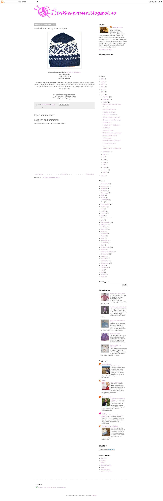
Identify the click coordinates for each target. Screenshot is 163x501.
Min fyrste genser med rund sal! (112, 133)
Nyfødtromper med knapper (118, 307)
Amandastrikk (105, 184)
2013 (103, 89)
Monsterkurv (106, 107)
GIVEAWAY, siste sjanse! (110, 115)
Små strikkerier (105, 247)
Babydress (104, 188)
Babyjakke (104, 190)
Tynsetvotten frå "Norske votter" (112, 148)
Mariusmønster (47, 107)
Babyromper (104, 193)
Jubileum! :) (106, 146)
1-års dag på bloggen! (109, 112)
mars (104, 167)
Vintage (103, 274)
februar (105, 170)
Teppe (103, 265)
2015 (103, 84)
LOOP (103, 380)
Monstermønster (107, 397)
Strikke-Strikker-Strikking (110, 426)
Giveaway (104, 206)
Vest (102, 272)
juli (104, 157)
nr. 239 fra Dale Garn (74, 72)
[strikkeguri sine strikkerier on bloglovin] (107, 450)
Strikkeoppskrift (105, 469)
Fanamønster (105, 200)
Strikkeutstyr (104, 261)
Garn (102, 202)
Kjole (102, 215)
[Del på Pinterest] (68, 104)
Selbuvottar (104, 243)
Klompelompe (105, 218)
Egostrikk (113, 428)
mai (104, 162)
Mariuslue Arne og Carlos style (112, 120)
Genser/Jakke (105, 204)
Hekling (103, 211)
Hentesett (104, 213)
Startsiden (65, 174)
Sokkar (103, 249)
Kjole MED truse (115, 333)
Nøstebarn (104, 227)
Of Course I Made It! (108, 130)
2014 (103, 87)
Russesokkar (105, 240)
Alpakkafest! (106, 128)
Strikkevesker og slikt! (109, 143)
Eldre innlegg (90, 174)
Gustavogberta (106, 364)
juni (104, 159)
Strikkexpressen (117, 27)
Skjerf (102, 245)
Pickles (103, 236)
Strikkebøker (104, 254)
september (106, 151)
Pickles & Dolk (107, 122)
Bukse (103, 197)
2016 (103, 81)
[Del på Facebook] (66, 104)
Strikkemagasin (107, 138)
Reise (102, 238)
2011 (103, 94)
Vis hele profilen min (105, 49)
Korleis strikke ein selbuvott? (111, 117)
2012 (103, 92)
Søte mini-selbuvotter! (109, 109)
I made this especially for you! (111, 141)
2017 (103, 79)
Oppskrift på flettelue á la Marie (112, 104)
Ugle (102, 270)
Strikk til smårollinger (107, 252)
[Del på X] (64, 104)
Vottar (102, 276)
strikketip (103, 256)
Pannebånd (104, 234)
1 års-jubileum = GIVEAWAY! (111, 125)
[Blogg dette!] (62, 104)
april (104, 164)
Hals (102, 209)
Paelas (103, 231)
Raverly (103, 467)
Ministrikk (104, 224)
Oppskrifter (104, 229)
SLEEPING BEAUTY (116, 382)
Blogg (102, 195)
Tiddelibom (104, 267)
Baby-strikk (104, 186)
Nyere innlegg (39, 174)
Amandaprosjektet (106, 472)
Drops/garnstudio (106, 465)
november (106, 99)
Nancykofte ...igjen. (116, 366)
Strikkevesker (105, 263)
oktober (105, 102)
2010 (103, 176)
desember (106, 97)
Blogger (94, 495)
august (105, 154)
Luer (41, 107)
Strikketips (104, 258)
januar (105, 172)
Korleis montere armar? (110, 135)
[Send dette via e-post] (60, 104)
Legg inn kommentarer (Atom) (51, 177)
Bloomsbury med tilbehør (117, 293)
